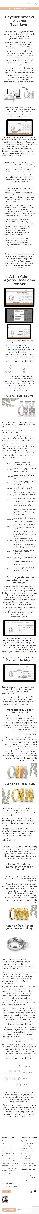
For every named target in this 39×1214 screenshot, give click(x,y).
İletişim (4, 1141)
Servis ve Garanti (27, 1175)
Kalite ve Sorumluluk (9, 1166)
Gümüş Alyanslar (27, 1143)
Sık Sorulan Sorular (28, 1173)
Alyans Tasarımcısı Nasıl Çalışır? (19, 8)
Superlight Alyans (27, 1156)
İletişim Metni (7, 1156)
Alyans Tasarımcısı (27, 1141)
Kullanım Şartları (8, 1153)
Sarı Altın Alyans (27, 1146)
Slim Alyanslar (26, 1158)
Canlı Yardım (25, 1180)
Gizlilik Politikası (8, 1158)
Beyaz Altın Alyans (27, 1148)
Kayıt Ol (6, 1191)
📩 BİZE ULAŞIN (9, 1210)
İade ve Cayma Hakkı (28, 1178)
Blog (4, 1143)
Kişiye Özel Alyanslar (28, 1163)
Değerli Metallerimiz (9, 1168)
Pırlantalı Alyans (26, 1161)
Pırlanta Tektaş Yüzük (29, 1166)
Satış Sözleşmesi (8, 1151)
